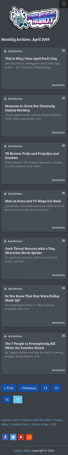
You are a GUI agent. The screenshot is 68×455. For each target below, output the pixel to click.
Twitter (13, 437)
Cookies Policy (20, 424)
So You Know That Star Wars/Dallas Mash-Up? (32, 298)
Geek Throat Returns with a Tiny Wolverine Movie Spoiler (30, 251)
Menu (63, 4)
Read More (58, 85)
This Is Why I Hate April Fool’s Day (31, 58)
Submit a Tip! (9, 420)
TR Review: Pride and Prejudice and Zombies (32, 155)
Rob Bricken (15, 51)
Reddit (29, 437)
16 (7, 399)
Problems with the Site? (36, 420)
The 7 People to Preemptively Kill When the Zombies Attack (30, 346)
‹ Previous (28, 388)
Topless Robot (22, 450)
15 (56, 388)
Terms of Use (40, 424)
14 (45, 388)
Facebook (5, 437)
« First (8, 388)
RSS (54, 424)
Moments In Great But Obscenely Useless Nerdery (30, 108)
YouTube (21, 437)
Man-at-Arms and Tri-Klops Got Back (33, 201)
